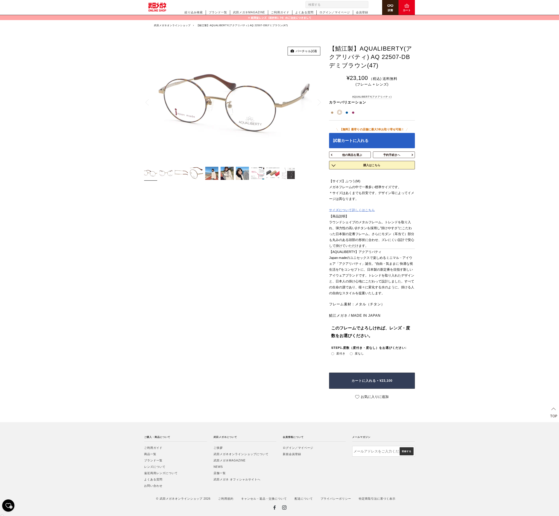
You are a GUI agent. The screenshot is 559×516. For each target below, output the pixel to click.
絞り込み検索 (194, 12)
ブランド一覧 (218, 12)
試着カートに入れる (351, 140)
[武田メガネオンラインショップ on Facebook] (274, 508)
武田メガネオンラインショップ (172, 25)
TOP (553, 415)
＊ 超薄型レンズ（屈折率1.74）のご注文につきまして (279, 17)
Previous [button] (149, 102)
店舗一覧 (220, 473)
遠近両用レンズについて (161, 473)
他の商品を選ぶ (352, 155)
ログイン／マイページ (334, 12)
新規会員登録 (292, 454)
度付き (340, 353)
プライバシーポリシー (336, 498)
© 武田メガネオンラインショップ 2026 (183, 498)
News (218, 466)
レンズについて (155, 466)
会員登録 (362, 12)
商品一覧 (150, 454)
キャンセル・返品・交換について (264, 498)
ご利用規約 (225, 498)
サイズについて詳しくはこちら (352, 210)
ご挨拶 (218, 447)
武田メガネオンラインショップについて (241, 454)
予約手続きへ (391, 155)
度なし (359, 353)
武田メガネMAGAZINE (249, 12)
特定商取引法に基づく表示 (377, 498)
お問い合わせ (153, 485)
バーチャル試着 (305, 51)
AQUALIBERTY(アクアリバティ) (372, 96)
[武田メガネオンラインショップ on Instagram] (284, 508)
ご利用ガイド (280, 12)
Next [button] (317, 102)
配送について (304, 498)
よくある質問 (304, 12)
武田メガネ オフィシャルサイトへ (237, 479)
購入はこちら (371, 165)
